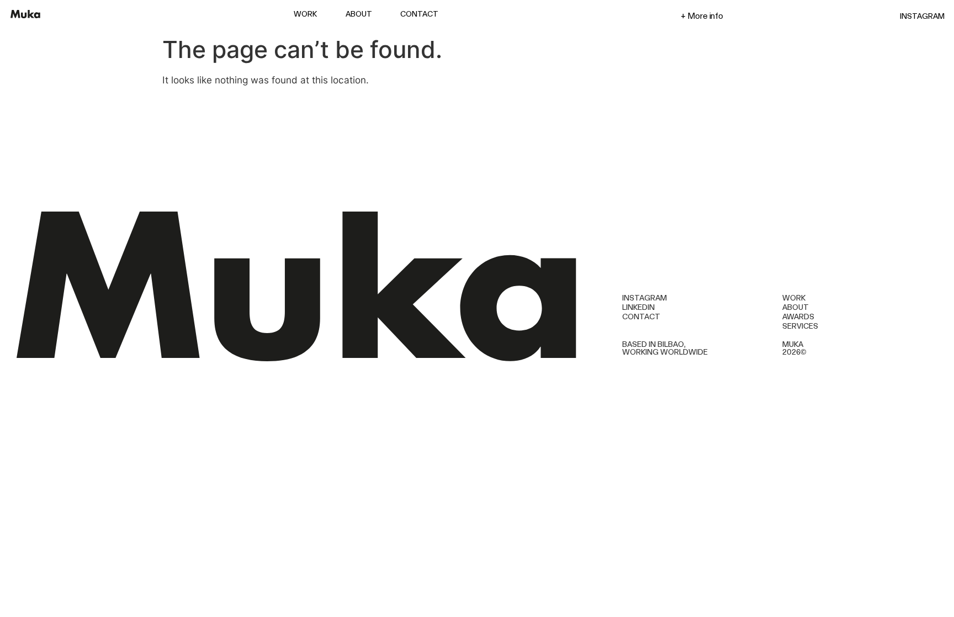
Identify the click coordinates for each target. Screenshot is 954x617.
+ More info (702, 15)
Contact (419, 14)
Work (305, 14)
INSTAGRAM (922, 16)
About (359, 14)
